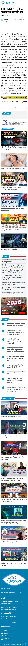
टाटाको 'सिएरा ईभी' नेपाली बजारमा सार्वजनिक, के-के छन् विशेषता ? (14, 261)
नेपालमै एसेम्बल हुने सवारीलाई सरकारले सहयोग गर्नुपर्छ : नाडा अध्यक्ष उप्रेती (14, 381)
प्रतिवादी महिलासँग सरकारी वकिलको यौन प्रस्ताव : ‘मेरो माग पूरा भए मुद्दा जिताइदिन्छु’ (13, 522)
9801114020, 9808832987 (9, 616)
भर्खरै (6, 257)
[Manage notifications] (25, 643)
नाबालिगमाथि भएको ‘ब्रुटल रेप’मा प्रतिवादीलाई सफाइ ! (12, 543)
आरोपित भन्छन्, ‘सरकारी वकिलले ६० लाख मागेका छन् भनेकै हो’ (13, 564)
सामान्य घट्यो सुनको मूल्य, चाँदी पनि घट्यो (12, 293)
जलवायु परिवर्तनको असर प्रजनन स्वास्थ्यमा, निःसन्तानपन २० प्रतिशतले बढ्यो (12, 189)
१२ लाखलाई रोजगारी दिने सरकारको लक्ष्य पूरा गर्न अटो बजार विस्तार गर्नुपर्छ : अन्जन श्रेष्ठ (16, 389)
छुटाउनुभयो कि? (8, 398)
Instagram (6, 638)
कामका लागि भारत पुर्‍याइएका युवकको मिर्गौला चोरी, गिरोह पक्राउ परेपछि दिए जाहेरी (13, 479)
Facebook (6, 630)
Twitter (6, 636)
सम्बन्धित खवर (7, 129)
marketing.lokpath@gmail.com (11, 619)
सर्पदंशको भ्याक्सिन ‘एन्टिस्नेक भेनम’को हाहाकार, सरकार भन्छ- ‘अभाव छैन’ (13, 148)
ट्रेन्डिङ (5, 319)
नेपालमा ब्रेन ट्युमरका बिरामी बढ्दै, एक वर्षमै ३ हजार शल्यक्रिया (12, 210)
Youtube (6, 633)
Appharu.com (20, 644)
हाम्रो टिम (14, 622)
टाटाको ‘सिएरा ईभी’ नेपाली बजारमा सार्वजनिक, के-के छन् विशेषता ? (16, 325)
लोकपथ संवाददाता (6, 20)
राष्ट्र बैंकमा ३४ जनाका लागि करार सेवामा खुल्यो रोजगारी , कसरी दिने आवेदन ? (14, 283)
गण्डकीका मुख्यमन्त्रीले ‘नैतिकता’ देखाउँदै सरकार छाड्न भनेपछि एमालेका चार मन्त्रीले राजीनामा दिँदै (13, 277)
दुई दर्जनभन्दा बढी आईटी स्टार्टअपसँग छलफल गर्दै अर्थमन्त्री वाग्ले (13, 289)
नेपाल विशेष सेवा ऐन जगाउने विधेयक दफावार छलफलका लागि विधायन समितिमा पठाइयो (13, 266)
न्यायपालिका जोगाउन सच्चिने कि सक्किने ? (11, 417)
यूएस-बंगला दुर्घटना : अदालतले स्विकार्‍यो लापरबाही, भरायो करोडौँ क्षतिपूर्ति (14, 501)
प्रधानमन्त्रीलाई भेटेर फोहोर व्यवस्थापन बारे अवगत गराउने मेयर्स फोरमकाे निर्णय (12, 271)
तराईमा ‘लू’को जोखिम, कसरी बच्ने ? (10, 230)
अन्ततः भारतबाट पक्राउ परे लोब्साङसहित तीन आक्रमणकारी (12, 458)
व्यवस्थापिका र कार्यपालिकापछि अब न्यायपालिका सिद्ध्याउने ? (13, 437)
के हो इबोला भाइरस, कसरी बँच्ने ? (9, 249)
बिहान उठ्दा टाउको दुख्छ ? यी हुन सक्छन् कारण (13, 168)
